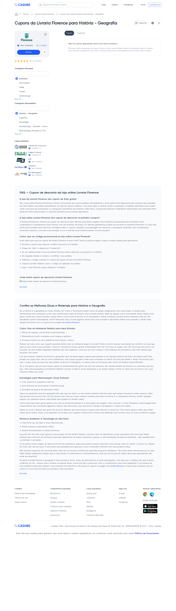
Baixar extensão (150, 501)
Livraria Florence (117, 466)
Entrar (143, 5)
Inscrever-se (155, 5)
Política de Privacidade (147, 533)
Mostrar (29, 52)
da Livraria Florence (70, 323)
